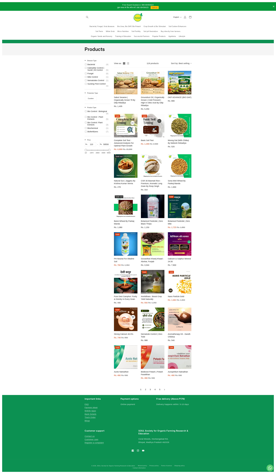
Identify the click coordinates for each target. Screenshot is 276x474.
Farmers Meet (91, 408)
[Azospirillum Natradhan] (179, 357)
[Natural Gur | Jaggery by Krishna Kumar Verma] (125, 166)
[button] (87, 17)
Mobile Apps (90, 411)
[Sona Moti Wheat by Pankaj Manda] (179, 166)
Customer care (91, 439)
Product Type (91, 107)
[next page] (164, 389)
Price (89, 140)
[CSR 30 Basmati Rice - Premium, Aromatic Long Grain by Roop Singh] (152, 166)
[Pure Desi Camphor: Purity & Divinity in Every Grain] (125, 281)
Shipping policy (179, 465)
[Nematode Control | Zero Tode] (152, 319)
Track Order (90, 417)
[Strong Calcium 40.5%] (125, 319)
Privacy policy (154, 465)
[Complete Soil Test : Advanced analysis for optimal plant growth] (125, 125)
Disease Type (91, 60)
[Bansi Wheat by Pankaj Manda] (125, 206)
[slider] (86, 150)
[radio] (124, 63)
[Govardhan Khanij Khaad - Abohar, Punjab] (152, 244)
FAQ (87, 404)
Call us (154, 7)
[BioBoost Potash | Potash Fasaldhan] (152, 357)
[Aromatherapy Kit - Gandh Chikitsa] (179, 319)
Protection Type (92, 93)
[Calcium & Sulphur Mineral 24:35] (179, 244)
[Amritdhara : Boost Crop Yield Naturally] (152, 281)
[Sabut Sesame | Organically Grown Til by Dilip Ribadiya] (125, 82)
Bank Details (90, 414)
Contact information (139, 468)
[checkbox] (97, 64)
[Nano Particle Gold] (179, 281)
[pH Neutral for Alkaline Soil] (125, 244)
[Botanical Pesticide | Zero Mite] (179, 206)
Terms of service (166, 465)
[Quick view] (135, 92)
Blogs (87, 421)
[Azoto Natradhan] (125, 357)
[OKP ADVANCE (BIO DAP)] (179, 82)
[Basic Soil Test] (152, 125)
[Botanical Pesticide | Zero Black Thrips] (152, 206)
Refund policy (142, 465)
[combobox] (181, 63)
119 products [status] (153, 63)
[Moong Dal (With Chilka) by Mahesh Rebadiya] (179, 125)
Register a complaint (94, 443)
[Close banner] (273, 6)
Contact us (90, 436)
